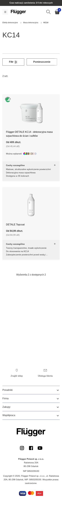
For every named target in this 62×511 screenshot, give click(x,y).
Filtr (11, 62)
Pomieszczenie (41, 62)
